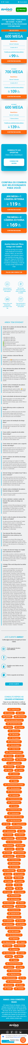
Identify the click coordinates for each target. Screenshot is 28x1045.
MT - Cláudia (8, 756)
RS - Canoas (20, 856)
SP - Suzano (20, 985)
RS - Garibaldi (18, 877)
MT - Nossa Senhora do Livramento (14, 784)
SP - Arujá (8, 956)
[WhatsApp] (7, 1032)
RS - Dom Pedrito (14, 867)
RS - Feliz (8, 877)
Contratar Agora (14, 96)
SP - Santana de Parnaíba (14, 981)
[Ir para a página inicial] (7, 9)
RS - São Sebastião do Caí (14, 935)
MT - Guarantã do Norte (14, 763)
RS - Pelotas (21, 902)
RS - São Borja (20, 924)
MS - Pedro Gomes (20, 716)
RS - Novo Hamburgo (14, 899)
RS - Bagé (19, 849)
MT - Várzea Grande (9, 831)
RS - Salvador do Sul (14, 913)
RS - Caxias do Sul (14, 863)
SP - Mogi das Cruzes (14, 974)
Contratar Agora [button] (14, 210)
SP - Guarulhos (9, 967)
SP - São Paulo (9, 985)
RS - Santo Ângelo (8, 924)
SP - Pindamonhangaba (10, 978)
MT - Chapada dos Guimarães (14, 752)
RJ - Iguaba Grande (8, 838)
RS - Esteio (21, 870)
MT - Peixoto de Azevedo (14, 799)
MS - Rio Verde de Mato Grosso (14, 720)
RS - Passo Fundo (8, 902)
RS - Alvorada (9, 849)
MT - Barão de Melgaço (14, 741)
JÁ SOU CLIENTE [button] (14, 684)
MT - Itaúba (20, 766)
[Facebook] (11, 1032)
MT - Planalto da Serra (14, 802)
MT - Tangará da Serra (19, 824)
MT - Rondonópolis (14, 813)
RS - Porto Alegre (8, 906)
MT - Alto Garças (14, 734)
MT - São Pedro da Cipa (14, 820)
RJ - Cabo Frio (19, 834)
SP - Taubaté (8, 988)
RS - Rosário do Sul (14, 910)
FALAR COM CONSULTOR (14, 272)
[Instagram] (16, 1032)
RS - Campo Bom (8, 856)
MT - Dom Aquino (7, 759)
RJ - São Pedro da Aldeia (14, 842)
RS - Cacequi (7, 852)
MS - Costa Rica (9, 713)
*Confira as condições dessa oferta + (14, 87)
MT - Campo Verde (14, 748)
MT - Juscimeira (14, 774)
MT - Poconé (14, 806)
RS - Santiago (20, 920)
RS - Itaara (18, 885)
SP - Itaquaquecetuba (14, 970)
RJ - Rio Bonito (21, 838)
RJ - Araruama (8, 834)
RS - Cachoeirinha (19, 852)
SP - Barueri (19, 956)
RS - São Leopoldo (14, 931)
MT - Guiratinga (9, 766)
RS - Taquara (21, 942)
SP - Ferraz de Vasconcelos (14, 963)
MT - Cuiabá (19, 756)
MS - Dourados (7, 716)
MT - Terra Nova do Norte (14, 827)
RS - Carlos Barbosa (14, 859)
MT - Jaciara (19, 770)
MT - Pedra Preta (14, 795)
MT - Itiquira (8, 770)
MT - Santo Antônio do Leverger (14, 817)
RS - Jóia (18, 888)
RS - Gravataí (8, 881)
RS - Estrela (8, 874)
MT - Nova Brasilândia (14, 788)
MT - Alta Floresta (14, 731)
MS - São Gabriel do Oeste (14, 723)
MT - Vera (21, 831)
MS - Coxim (20, 713)
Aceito (8, 1041)
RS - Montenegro (19, 892)
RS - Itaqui (9, 888)
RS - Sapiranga (14, 938)
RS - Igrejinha (19, 881)
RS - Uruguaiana (14, 949)
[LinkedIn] (20, 1032)
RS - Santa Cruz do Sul (14, 917)
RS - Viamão (21, 953)
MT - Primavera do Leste (14, 809)
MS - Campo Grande (14, 709)
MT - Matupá (14, 781)
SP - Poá (22, 978)
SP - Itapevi (20, 967)
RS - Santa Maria (8, 920)
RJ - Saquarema (8, 845)
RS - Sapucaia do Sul (8, 942)
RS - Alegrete (20, 845)
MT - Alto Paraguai (14, 738)
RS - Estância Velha (9, 870)
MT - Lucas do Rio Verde (14, 777)
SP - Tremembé (19, 988)
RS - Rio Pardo (20, 906)
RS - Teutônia (7, 945)
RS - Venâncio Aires (9, 953)
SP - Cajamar (14, 960)
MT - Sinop (6, 824)
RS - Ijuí (9, 885)
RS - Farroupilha (19, 874)
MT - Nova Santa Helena (14, 791)
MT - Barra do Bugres (14, 745)
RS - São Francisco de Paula (14, 927)
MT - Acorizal (19, 727)
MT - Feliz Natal (21, 759)
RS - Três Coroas (19, 945)
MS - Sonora (8, 727)
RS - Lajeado (7, 892)
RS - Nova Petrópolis (14, 895)
